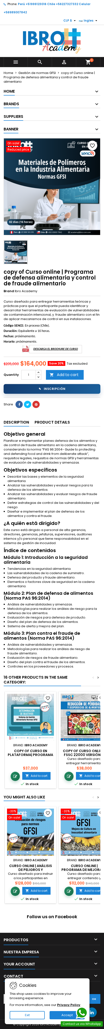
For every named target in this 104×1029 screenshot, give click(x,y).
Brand (9, 291)
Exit (27, 1015)
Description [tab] (16, 422)
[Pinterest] (36, 404)
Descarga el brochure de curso (55, 349)
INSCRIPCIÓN (52, 389)
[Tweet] (27, 404)
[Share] (19, 404)
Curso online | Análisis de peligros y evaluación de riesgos (30, 869)
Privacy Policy (68, 1005)
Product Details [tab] (52, 422)
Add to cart (64, 375)
